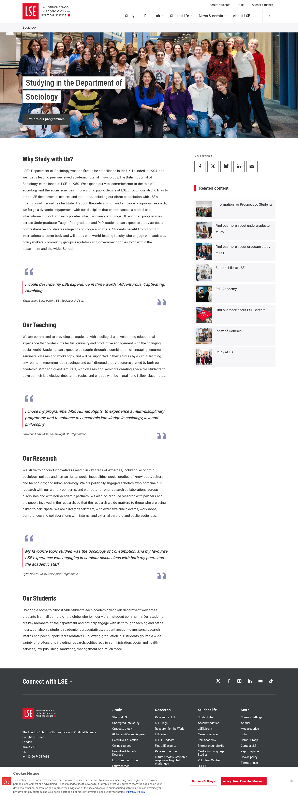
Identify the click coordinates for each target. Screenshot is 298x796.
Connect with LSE (45, 681)
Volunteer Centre (209, 760)
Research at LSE (165, 717)
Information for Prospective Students (244, 204)
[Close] (291, 781)
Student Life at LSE (229, 268)
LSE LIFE (203, 766)
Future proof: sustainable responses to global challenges (171, 760)
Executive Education (125, 740)
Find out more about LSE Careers (240, 310)
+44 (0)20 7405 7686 (36, 756)
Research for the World (169, 728)
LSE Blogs (161, 723)
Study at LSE (225, 352)
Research (152, 16)
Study (129, 16)
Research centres (166, 751)
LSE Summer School (125, 760)
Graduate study (122, 728)
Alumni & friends (262, 4)
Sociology (30, 27)
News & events (211, 16)
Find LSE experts (165, 745)
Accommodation (208, 723)
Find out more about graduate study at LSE (242, 250)
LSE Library (205, 728)
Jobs (244, 734)
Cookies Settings (251, 717)
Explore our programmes (46, 119)
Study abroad (121, 766)
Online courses (121, 745)
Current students (219, 4)
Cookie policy (249, 757)
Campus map (249, 740)
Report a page (250, 751)
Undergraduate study (125, 723)
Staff (241, 4)
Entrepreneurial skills (211, 745)
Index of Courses (228, 331)
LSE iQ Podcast (164, 740)
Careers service (208, 734)
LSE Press (161, 734)
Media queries (250, 728)
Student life (179, 16)
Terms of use (249, 762)
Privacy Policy (135, 791)
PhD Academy (226, 289)
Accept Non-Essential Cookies (243, 781)
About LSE (241, 16)
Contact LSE (248, 745)
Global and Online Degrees (129, 734)
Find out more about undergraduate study (242, 228)
